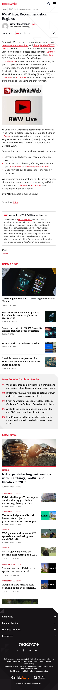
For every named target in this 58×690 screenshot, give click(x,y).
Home (4, 9)
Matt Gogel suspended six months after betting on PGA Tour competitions (18, 554)
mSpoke (6, 136)
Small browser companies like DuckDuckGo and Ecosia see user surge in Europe (21, 361)
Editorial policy (25, 219)
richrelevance (9, 61)
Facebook (21, 77)
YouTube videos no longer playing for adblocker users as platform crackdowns (20, 315)
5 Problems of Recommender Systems (29, 166)
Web (5, 253)
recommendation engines (15, 45)
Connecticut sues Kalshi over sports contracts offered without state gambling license (19, 571)
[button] (48, 3)
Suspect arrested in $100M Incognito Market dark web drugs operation (22, 329)
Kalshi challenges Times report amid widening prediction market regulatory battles (20, 500)
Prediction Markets (11, 494)
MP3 (15, 202)
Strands (51, 51)
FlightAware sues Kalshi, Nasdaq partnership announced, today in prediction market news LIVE (29, 420)
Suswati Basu (8, 487)
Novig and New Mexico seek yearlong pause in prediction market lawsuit (18, 587)
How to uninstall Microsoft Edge (21, 343)
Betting (5, 470)
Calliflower (7, 77)
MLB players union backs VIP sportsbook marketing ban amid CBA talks (19, 536)
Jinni (51, 54)
